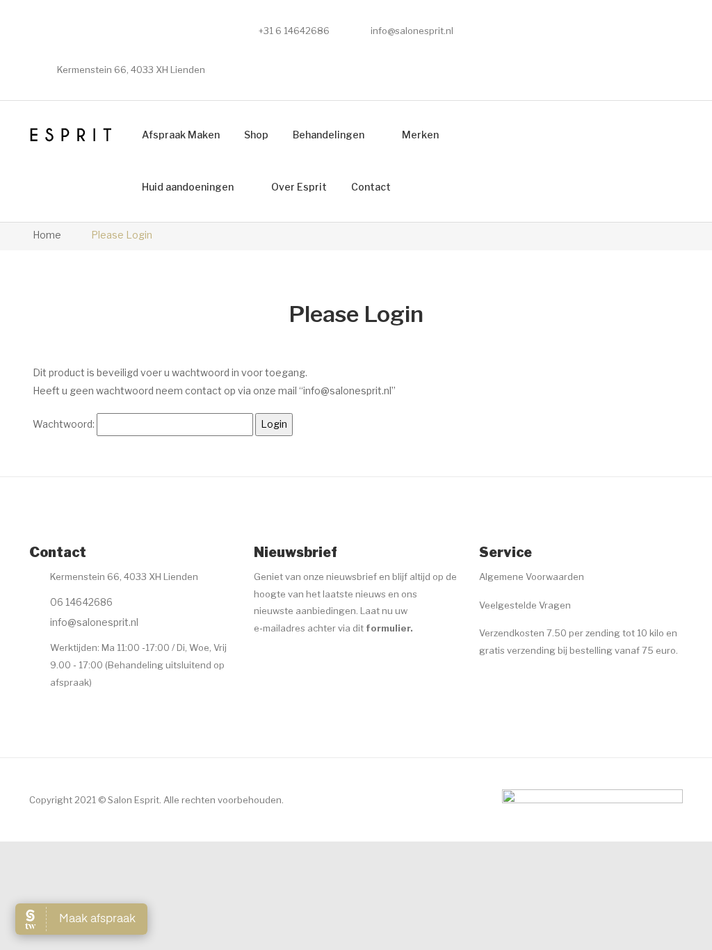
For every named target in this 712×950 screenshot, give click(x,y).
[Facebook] (262, 663)
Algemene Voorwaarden (531, 576)
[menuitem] (181, 135)
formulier (388, 628)
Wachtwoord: (65, 424)
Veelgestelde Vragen (525, 605)
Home (47, 235)
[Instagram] (289, 663)
